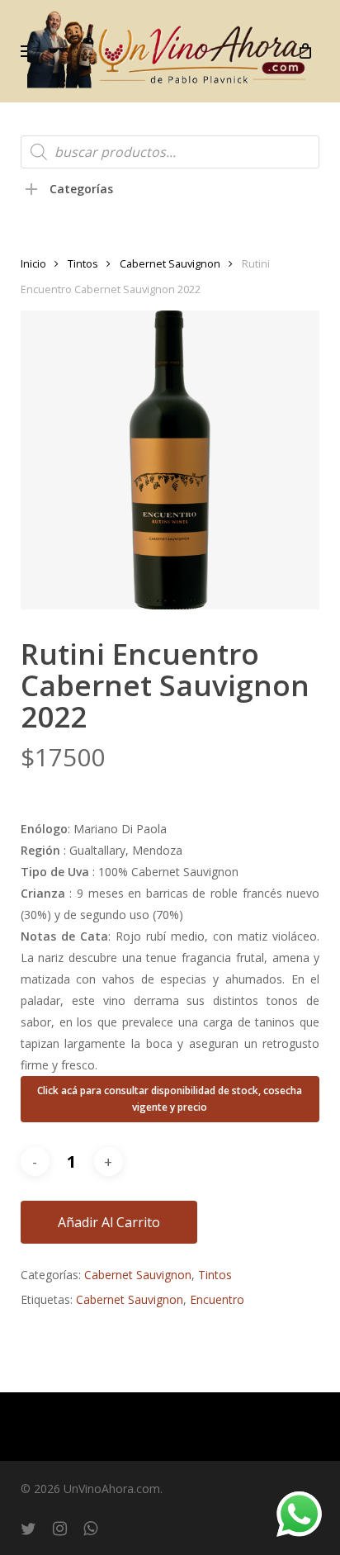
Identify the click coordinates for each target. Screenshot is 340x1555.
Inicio (33, 263)
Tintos (83, 263)
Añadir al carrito (109, 1222)
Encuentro (217, 1299)
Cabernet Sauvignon (170, 263)
